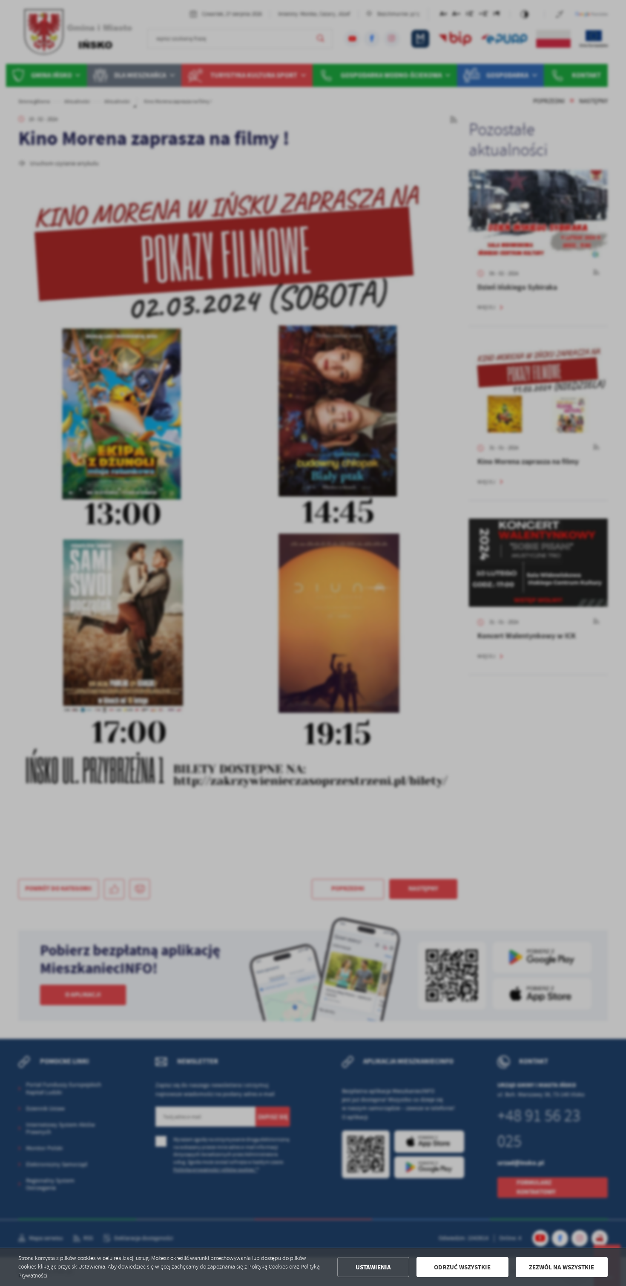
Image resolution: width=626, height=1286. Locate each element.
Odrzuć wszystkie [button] (462, 1267)
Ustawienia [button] (373, 1267)
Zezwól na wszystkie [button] (561, 1267)
